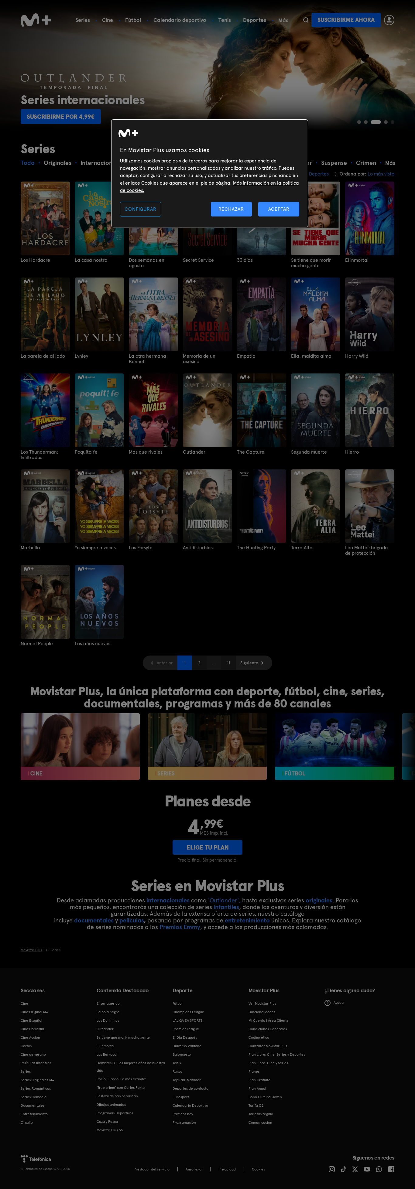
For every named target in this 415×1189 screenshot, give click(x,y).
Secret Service (198, 260)
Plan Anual (257, 1088)
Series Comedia (33, 1097)
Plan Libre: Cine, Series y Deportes (277, 1054)
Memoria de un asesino (199, 358)
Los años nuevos (92, 643)
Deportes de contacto (190, 1088)
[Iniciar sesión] (389, 20)
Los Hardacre (35, 260)
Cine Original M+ (34, 1012)
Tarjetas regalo (261, 1114)
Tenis (224, 20)
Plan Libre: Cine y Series (268, 1063)
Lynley (81, 356)
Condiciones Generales (268, 1029)
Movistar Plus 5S (110, 1130)
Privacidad (227, 1169)
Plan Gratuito (259, 1080)
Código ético (259, 1037)
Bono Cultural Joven (265, 1097)
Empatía (246, 356)
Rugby (177, 1071)
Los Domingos (108, 1020)
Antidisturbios (198, 547)
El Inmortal (357, 260)
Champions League (188, 1012)
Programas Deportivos (115, 1113)
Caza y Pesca (107, 1121)
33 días (245, 260)
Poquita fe (86, 452)
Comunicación (260, 1122)
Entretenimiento (34, 1114)
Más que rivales (146, 452)
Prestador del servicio (152, 1169)
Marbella (30, 547)
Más (283, 20)
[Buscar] (305, 20)
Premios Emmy (179, 927)
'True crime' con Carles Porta (121, 1087)
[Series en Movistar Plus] (207, 746)
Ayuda (339, 1002)
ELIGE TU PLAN (208, 847)
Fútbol (133, 20)
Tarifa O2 (256, 1105)
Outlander (194, 452)
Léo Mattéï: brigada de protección (366, 550)
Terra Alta (302, 547)
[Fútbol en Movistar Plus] (334, 746)
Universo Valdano (187, 1046)
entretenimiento (247, 920)
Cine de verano (33, 1054)
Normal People (37, 643)
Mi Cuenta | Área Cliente (269, 1020)
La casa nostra (91, 260)
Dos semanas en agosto (146, 262)
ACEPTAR (279, 209)
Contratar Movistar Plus (268, 1046)
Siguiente (249, 662)
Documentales (32, 1105)
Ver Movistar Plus (262, 1003)
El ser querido (108, 1003)
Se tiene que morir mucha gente (311, 262)
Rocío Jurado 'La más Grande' (121, 1079)
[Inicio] (36, 20)
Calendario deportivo (179, 20)
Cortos (26, 1046)
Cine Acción (30, 1037)
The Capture (250, 452)
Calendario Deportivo (190, 1105)
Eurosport (181, 1097)
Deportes (254, 20)
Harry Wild (356, 356)
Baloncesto (182, 1054)
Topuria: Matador (187, 1080)
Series (82, 20)
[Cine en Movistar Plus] (80, 746)
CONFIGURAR (140, 209)
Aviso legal (194, 1169)
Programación (184, 1122)
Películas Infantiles (36, 1063)
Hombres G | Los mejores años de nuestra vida (131, 1067)
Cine (107, 20)
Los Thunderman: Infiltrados (39, 454)
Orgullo (27, 1122)
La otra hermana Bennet (147, 358)
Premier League (186, 1029)
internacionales (168, 900)
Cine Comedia (32, 1029)
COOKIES (258, 1169)
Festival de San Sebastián (117, 1096)
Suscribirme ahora (346, 19)
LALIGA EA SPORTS (187, 1020)
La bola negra (108, 1012)
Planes (254, 1071)
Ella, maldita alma (311, 356)
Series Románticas (36, 1088)
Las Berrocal (107, 1054)
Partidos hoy (183, 1114)
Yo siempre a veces (95, 547)
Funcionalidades (262, 1012)
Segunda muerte (309, 452)
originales (319, 900)
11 (228, 662)
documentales (94, 920)
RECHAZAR (231, 209)
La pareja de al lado (43, 356)
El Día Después (185, 1037)
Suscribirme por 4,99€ (61, 116)
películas (131, 920)
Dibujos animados (111, 1104)
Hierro (352, 452)
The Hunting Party (256, 547)
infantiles (226, 907)
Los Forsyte (141, 547)
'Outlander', (224, 900)
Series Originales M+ (37, 1080)
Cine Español (31, 1020)
